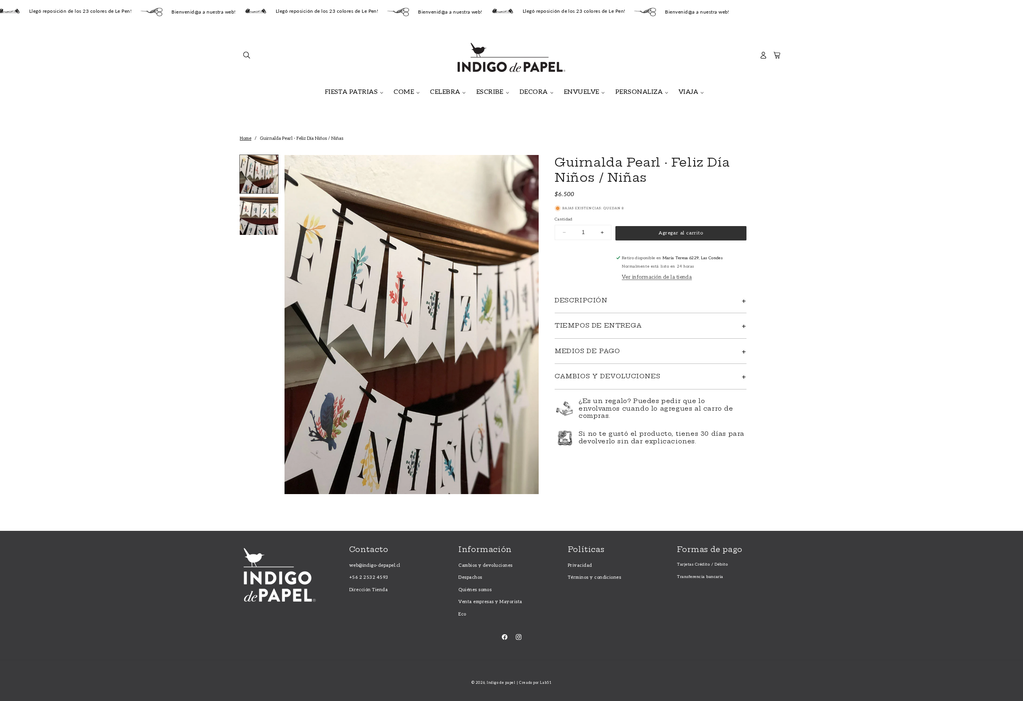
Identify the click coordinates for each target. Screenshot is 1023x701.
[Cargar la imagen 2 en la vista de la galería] (259, 216)
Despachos (470, 577)
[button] (247, 57)
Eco (462, 614)
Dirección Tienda (368, 589)
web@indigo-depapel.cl (374, 565)
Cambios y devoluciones (485, 565)
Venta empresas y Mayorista (490, 601)
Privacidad (580, 565)
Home (245, 138)
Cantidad (564, 219)
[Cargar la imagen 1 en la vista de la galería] (259, 174)
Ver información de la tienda (657, 277)
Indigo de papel (501, 683)
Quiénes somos (475, 589)
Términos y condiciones (594, 577)
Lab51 (545, 683)
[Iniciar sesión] (763, 57)
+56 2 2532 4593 (368, 577)
